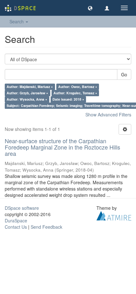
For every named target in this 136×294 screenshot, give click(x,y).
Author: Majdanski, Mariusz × (30, 86)
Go (124, 74)
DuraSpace (16, 220)
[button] (90, 8)
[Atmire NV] (113, 215)
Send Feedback (46, 227)
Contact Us (16, 227)
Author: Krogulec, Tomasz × (75, 93)
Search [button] (17, 21)
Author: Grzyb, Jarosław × (27, 93)
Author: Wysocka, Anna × (27, 99)
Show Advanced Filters (108, 114)
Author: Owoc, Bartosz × (77, 86)
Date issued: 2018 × (68, 99)
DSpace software (22, 208)
